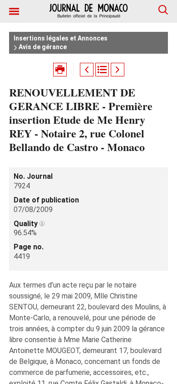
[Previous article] (86, 69)
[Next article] (117, 69)
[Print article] (60, 69)
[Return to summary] (102, 69)
